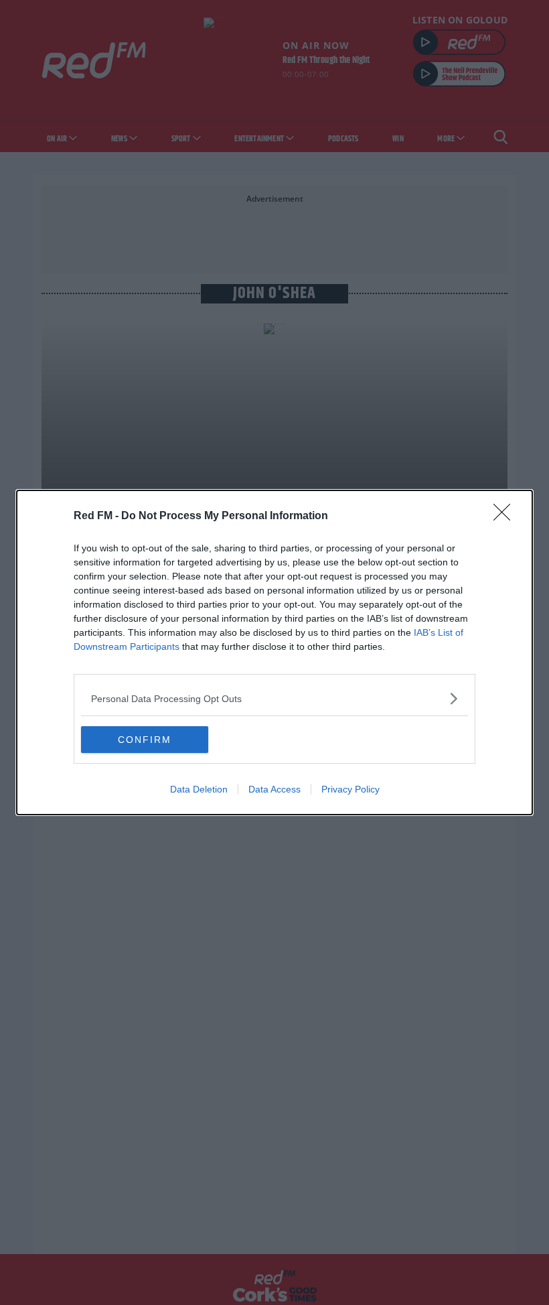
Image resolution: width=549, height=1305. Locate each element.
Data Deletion (199, 789)
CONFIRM (144, 739)
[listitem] (274, 698)
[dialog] (274, 652)
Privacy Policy (350, 789)
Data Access (274, 789)
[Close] (506, 516)
